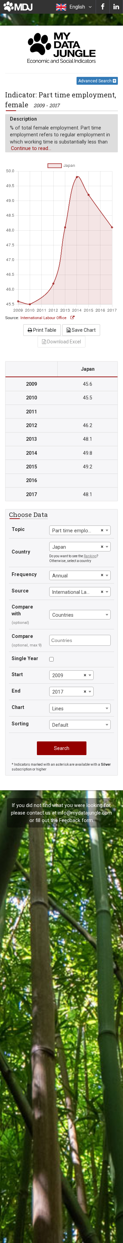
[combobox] (80, 530)
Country (21, 552)
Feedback (69, 820)
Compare (22, 636)
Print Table (44, 330)
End (16, 691)
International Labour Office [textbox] (75, 592)
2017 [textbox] (57, 692)
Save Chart (83, 330)
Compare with (22, 610)
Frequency (24, 574)
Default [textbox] (60, 725)
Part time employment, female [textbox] (75, 530)
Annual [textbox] (60, 575)
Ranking (90, 556)
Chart (18, 707)
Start (17, 674)
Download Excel (63, 341)
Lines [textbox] (58, 708)
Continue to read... (31, 148)
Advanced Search (95, 81)
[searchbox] (80, 640)
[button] (74, 7)
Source (20, 590)
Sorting (20, 723)
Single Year (25, 658)
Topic (18, 529)
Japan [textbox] (59, 547)
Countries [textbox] (62, 615)
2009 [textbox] (57, 675)
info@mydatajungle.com (85, 813)
